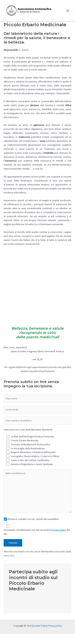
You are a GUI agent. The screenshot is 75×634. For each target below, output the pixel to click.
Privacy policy (55, 625)
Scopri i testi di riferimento (32, 599)
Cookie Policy (40, 625)
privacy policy (59, 530)
